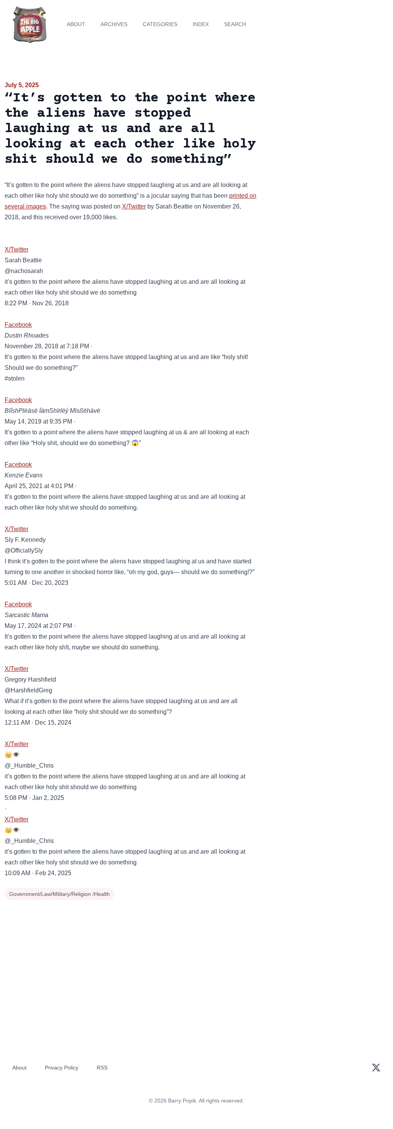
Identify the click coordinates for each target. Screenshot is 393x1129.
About (76, 24)
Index (201, 24)
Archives (114, 24)
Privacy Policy (61, 1067)
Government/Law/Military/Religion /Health (59, 894)
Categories (160, 24)
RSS (102, 1067)
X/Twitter (134, 206)
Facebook (18, 324)
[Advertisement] (327, 134)
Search (235, 24)
